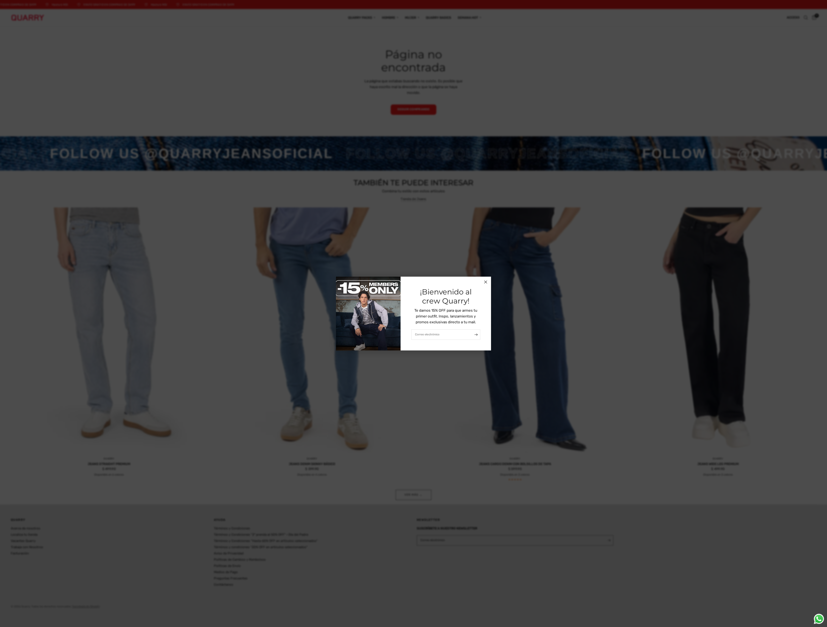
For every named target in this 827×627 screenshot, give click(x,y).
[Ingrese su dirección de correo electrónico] (476, 334)
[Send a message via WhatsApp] (819, 619)
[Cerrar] (485, 282)
